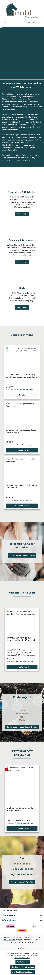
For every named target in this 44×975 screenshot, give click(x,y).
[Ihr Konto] (34, 22)
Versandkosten (9, 940)
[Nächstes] (41, 640)
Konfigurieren (23, 962)
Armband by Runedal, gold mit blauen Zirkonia (21, 809)
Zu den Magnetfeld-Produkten (22, 555)
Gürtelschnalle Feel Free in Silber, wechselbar (21, 486)
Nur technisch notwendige (23, 967)
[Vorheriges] (2, 640)
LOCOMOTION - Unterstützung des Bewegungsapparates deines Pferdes (22, 376)
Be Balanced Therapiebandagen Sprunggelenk (21, 431)
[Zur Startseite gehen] (22, 10)
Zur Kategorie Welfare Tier (22, 882)
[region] (22, 640)
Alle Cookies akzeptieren (22, 972)
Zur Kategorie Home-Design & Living (22, 727)
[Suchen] (29, 22)
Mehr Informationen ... (22, 958)
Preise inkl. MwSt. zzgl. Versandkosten (19, 390)
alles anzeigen (22, 214)
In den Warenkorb (22, 450)
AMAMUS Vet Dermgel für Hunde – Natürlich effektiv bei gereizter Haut (21, 639)
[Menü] (4, 22)
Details (22, 395)
